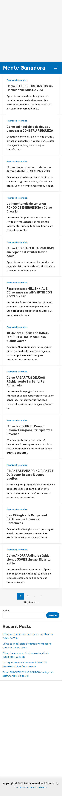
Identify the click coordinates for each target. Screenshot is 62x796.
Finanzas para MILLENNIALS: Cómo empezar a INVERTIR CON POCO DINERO (29, 292)
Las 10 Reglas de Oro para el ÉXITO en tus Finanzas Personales (27, 519)
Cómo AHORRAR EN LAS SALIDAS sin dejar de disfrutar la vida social (30, 252)
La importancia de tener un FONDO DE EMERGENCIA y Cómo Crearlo (29, 207)
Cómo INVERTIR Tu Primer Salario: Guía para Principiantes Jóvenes (29, 430)
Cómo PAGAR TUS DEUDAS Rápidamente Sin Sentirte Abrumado (26, 381)
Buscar (6, 610)
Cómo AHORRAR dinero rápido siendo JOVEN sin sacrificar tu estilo (29, 559)
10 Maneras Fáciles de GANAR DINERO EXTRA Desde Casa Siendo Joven (28, 337)
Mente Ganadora (24, 68)
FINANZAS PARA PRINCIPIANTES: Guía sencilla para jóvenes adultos (30, 474)
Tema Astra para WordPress (31, 787)
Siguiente (31, 602)
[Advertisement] (31, 31)
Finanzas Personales (17, 80)
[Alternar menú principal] (55, 67)
